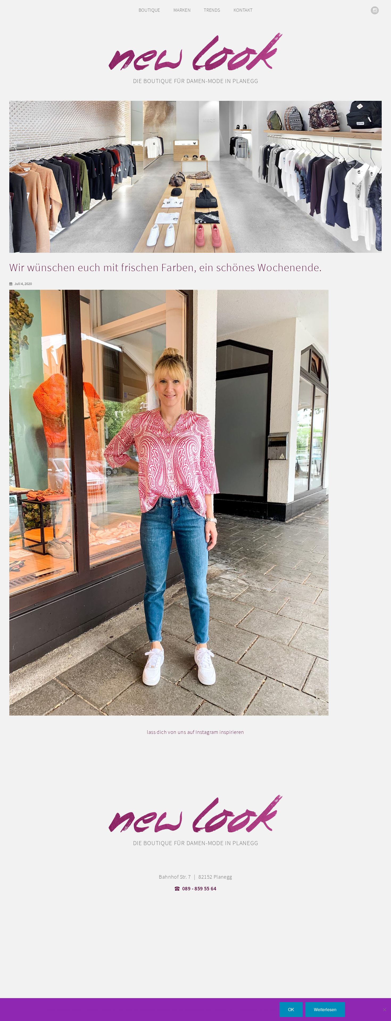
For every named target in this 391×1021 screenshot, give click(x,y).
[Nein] (384, 1009)
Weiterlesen (325, 1009)
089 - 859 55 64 (199, 888)
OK (291, 1009)
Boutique (149, 10)
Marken (181, 10)
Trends (212, 10)
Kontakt (243, 10)
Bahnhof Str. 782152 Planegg (195, 877)
